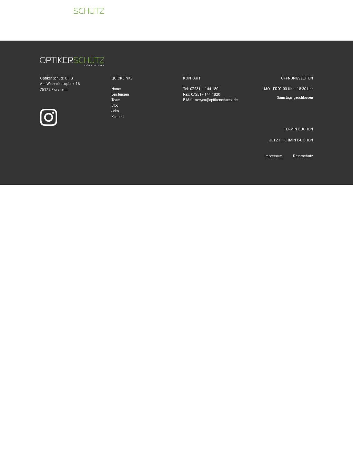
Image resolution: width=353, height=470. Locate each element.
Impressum (273, 156)
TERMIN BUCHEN (327, 12)
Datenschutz (303, 156)
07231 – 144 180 (204, 89)
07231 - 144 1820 (205, 94)
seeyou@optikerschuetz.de (271, 12)
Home (116, 89)
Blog (115, 105)
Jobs (115, 111)
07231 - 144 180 (209, 12)
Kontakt (117, 117)
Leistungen (120, 94)
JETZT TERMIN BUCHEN (291, 140)
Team (115, 100)
